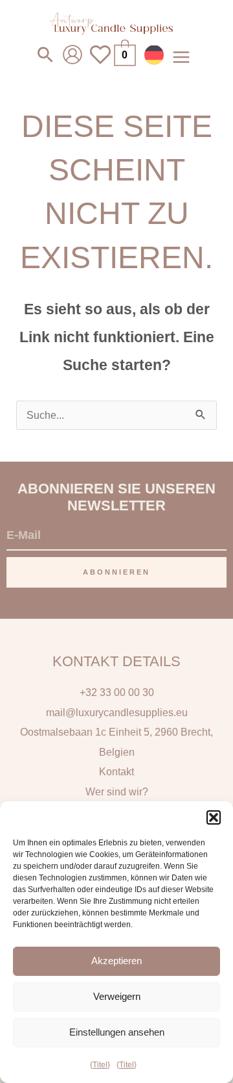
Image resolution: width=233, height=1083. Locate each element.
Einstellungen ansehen (116, 1032)
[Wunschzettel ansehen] (100, 63)
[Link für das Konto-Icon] (72, 54)
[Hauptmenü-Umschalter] (181, 57)
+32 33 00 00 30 (117, 692)
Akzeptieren (116, 960)
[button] (213, 817)
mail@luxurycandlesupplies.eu (117, 712)
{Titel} (100, 1064)
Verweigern (116, 996)
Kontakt (116, 771)
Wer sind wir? (116, 791)
